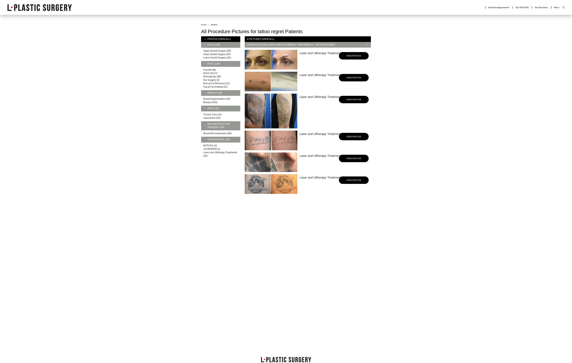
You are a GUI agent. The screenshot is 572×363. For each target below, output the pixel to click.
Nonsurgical (218, 139)
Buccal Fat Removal (216, 83)
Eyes (213, 44)
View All (224, 39)
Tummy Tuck (212, 114)
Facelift (209, 70)
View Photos (353, 56)
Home (203, 24)
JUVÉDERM (211, 149)
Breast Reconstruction (217, 133)
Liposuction (211, 118)
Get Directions (541, 7)
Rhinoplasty (212, 76)
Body (213, 108)
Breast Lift (210, 102)
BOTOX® (210, 145)
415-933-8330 (522, 7)
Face (213, 63)
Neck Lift (210, 73)
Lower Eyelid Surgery (217, 57)
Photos (212, 39)
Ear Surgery (211, 80)
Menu (556, 7)
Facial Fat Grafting (215, 87)
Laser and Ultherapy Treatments (290, 44)
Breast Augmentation (216, 99)
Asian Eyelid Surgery (216, 54)
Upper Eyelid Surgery (217, 51)
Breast (214, 93)
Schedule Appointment (498, 7)
